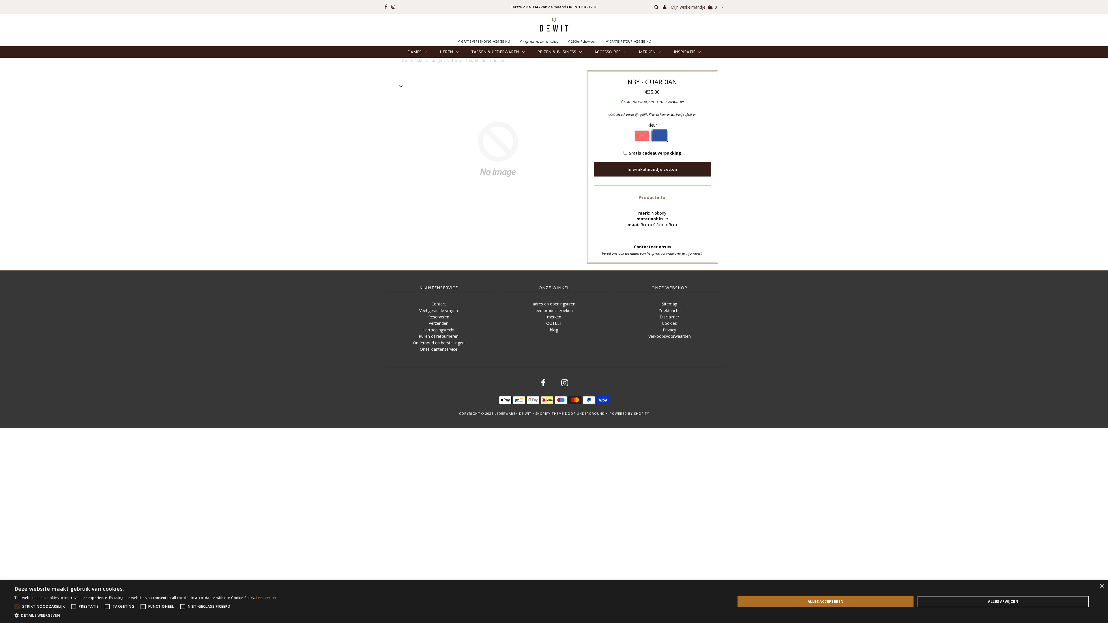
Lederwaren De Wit (513, 413)
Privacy (669, 330)
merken (554, 317)
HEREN (446, 52)
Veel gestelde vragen (438, 310)
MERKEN (647, 52)
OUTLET (554, 323)
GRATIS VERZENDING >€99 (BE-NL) (485, 42)
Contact (438, 304)
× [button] (1101, 586)
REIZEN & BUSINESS (556, 52)
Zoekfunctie (669, 310)
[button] (652, 197)
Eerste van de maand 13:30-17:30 (554, 7)
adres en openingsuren (554, 304)
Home (407, 60)
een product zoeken (554, 310)
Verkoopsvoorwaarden (669, 336)
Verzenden (438, 323)
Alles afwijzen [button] (1003, 601)
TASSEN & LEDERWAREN (495, 52)
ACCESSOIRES (607, 52)
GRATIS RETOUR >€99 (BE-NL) (630, 42)
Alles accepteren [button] (825, 601)
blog (554, 330)
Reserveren (438, 317)
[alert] (554, 601)
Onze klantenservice (438, 349)
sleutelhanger (430, 60)
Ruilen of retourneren (438, 336)
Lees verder (266, 597)
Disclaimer (669, 317)
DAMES (414, 52)
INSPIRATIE (684, 52)
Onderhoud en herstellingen (439, 343)
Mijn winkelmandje (694, 7)
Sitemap (669, 304)
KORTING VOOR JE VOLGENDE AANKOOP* (654, 102)
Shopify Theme (549, 413)
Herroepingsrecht (438, 330)
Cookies (669, 323)
